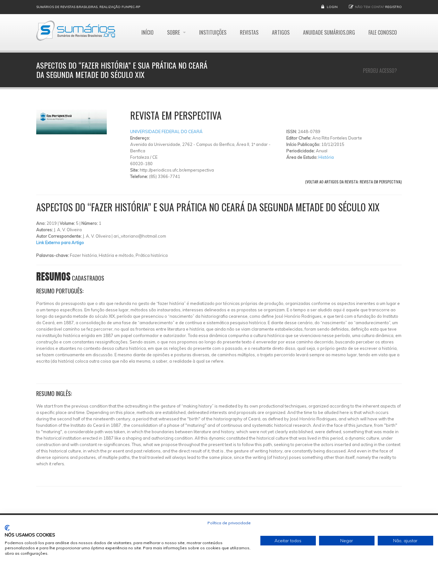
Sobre (174, 32)
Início (147, 32)
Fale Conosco (382, 32)
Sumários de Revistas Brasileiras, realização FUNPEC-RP (88, 7)
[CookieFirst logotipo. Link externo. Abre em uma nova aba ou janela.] (7, 528)
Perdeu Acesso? (380, 70)
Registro (393, 7)
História (326, 157)
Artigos (281, 32)
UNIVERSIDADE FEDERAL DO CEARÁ (166, 131)
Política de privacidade (229, 522)
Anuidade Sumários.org (329, 32)
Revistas (249, 32)
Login (332, 7)
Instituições (212, 32)
